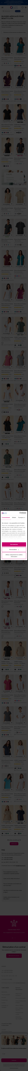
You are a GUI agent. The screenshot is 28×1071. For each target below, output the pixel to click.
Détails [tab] (14, 517)
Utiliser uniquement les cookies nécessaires (14, 555)
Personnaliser (13, 549)
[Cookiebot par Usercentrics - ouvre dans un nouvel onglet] (19, 513)
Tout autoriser (14, 544)
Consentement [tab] (6, 517)
